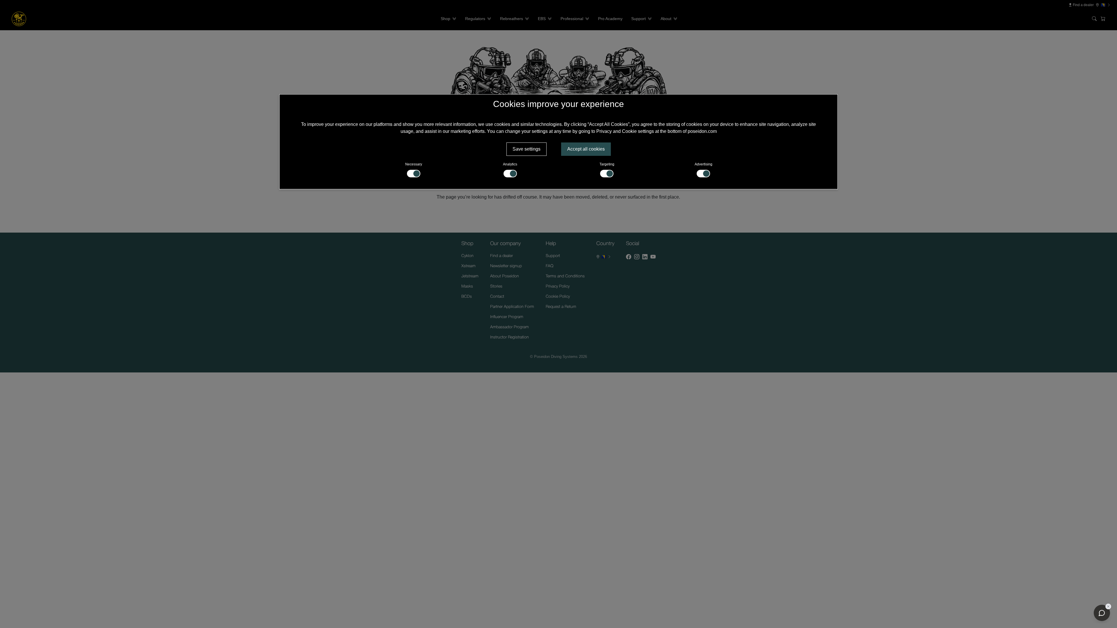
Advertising (703, 164)
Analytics (510, 164)
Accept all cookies (586, 149)
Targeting (607, 164)
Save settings (526, 149)
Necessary (413, 164)
